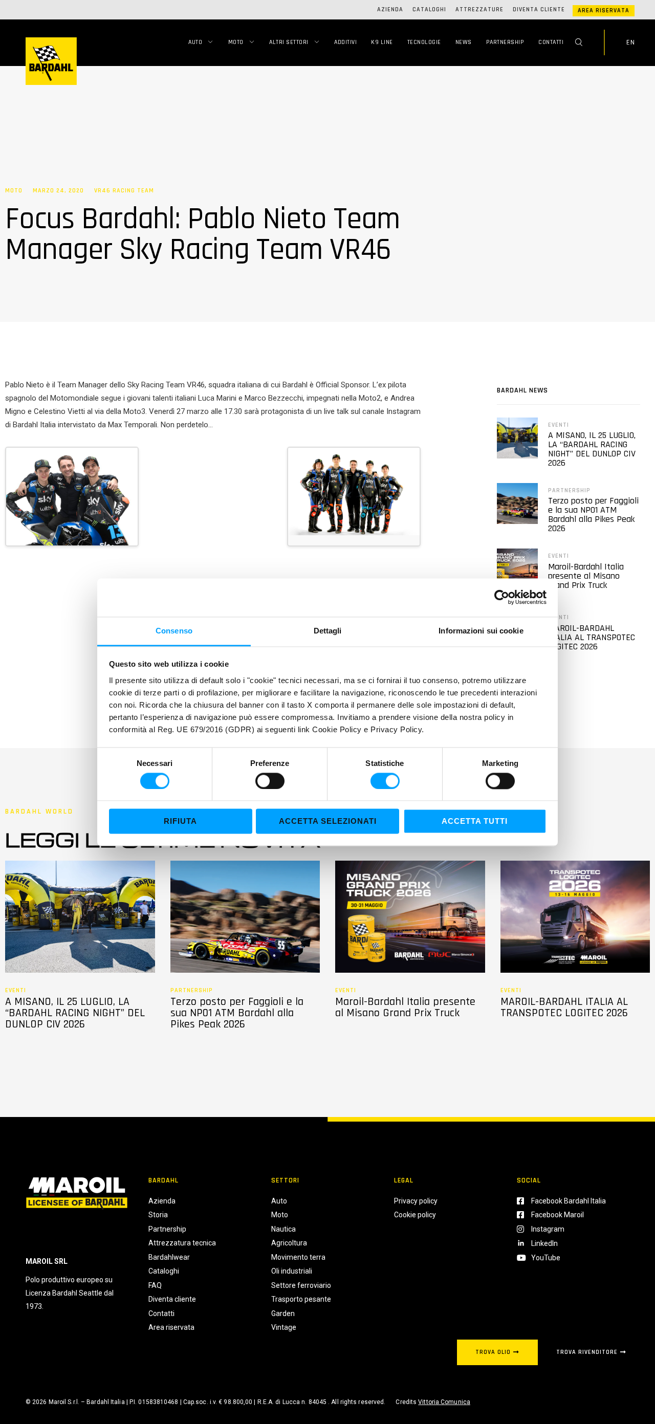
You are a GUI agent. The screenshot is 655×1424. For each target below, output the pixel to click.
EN (630, 42)
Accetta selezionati (328, 821)
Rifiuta (180, 821)
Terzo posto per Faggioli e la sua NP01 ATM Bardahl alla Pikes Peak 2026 (593, 514)
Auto (195, 42)
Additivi (345, 42)
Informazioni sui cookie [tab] (481, 630)
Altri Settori (289, 42)
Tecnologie (424, 42)
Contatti (550, 42)
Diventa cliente (539, 9)
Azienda (390, 9)
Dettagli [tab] (328, 630)
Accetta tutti (475, 821)
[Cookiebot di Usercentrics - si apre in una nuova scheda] (502, 597)
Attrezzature (479, 9)
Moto (236, 42)
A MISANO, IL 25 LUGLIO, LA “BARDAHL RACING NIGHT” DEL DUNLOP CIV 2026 (592, 449)
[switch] (270, 781)
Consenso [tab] (174, 630)
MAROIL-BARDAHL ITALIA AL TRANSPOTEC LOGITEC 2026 (591, 637)
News (463, 42)
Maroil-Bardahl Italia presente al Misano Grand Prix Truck (586, 576)
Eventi (558, 425)
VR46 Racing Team (124, 191)
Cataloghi (429, 9)
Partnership (505, 42)
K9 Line (382, 42)
